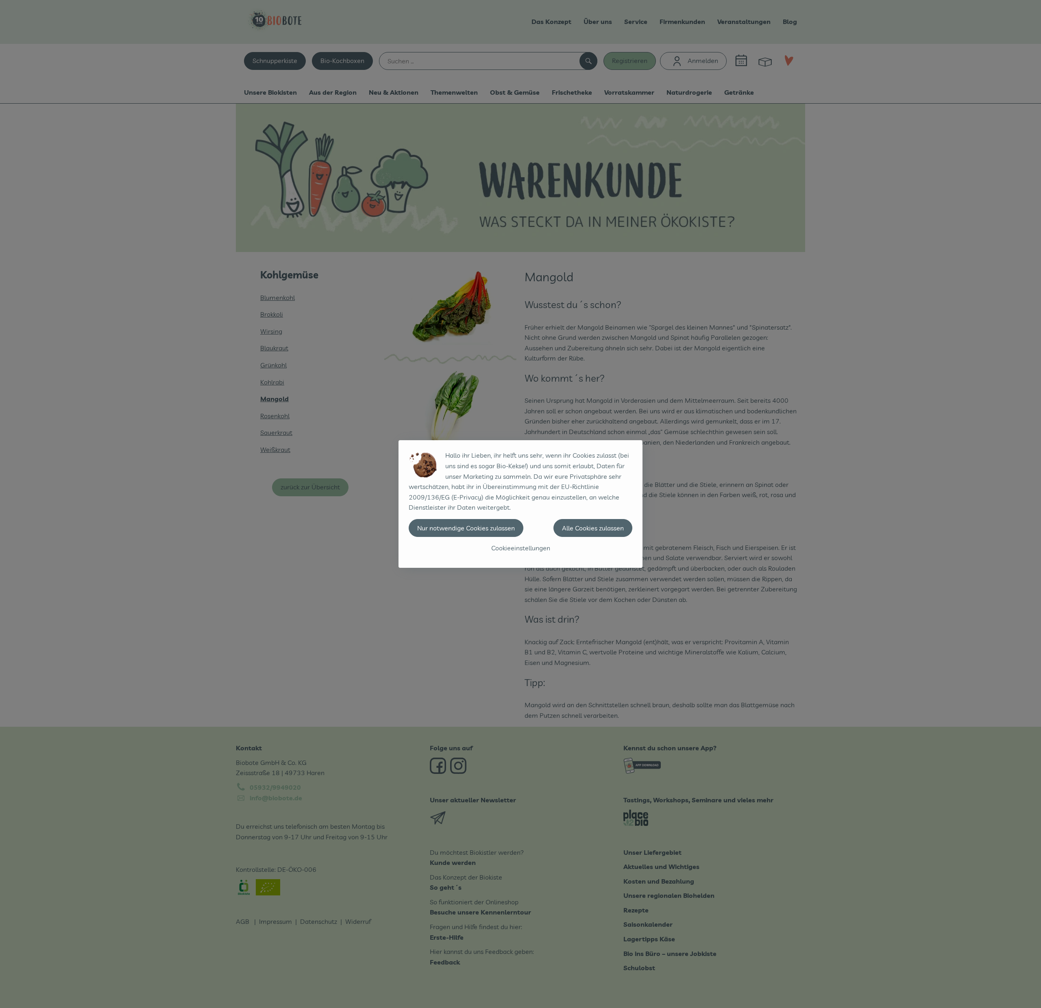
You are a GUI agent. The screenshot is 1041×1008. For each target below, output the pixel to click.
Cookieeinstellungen (520, 548)
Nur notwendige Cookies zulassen (466, 528)
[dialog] (520, 504)
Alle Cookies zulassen (593, 528)
